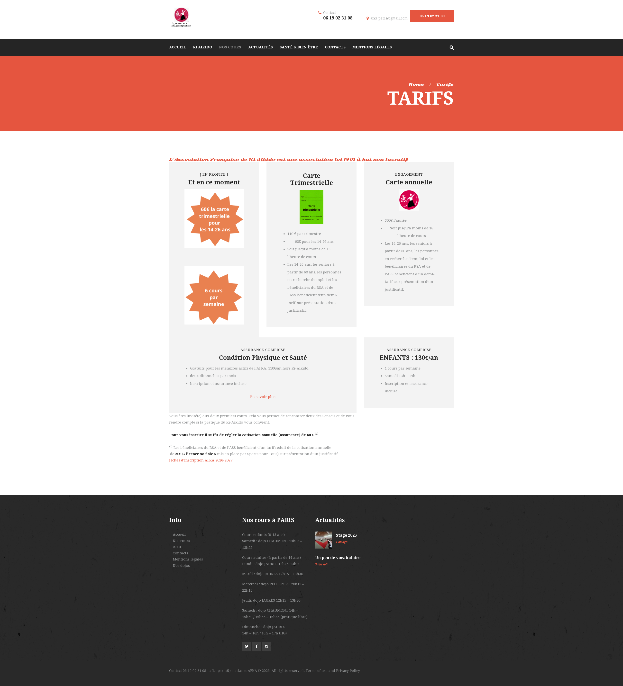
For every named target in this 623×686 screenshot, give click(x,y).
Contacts (180, 553)
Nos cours (181, 541)
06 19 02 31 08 (432, 16)
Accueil (179, 534)
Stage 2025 (346, 535)
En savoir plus (262, 397)
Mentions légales (188, 559)
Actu (177, 547)
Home (416, 84)
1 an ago (342, 542)
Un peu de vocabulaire (337, 557)
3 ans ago (321, 564)
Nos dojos (181, 565)
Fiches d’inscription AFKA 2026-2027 (200, 460)
